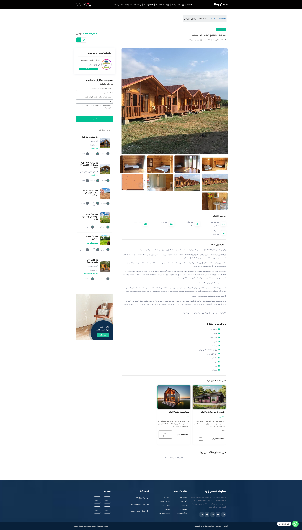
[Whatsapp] (295, 524)
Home (220, 18)
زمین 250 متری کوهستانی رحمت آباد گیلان (90, 217)
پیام (111, 102)
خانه (188, 4)
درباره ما (128, 4)
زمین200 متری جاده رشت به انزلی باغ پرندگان (90, 193)
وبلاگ (137, 4)
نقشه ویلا (221, 417)
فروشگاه (147, 4)
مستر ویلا (221, 4)
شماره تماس (108, 93)
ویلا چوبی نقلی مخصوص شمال (92, 261)
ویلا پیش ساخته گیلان (89, 137)
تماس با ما (118, 4)
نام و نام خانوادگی (106, 84)
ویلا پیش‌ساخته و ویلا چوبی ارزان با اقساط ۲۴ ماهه (89, 165)
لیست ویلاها (177, 4)
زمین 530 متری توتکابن (92, 237)
